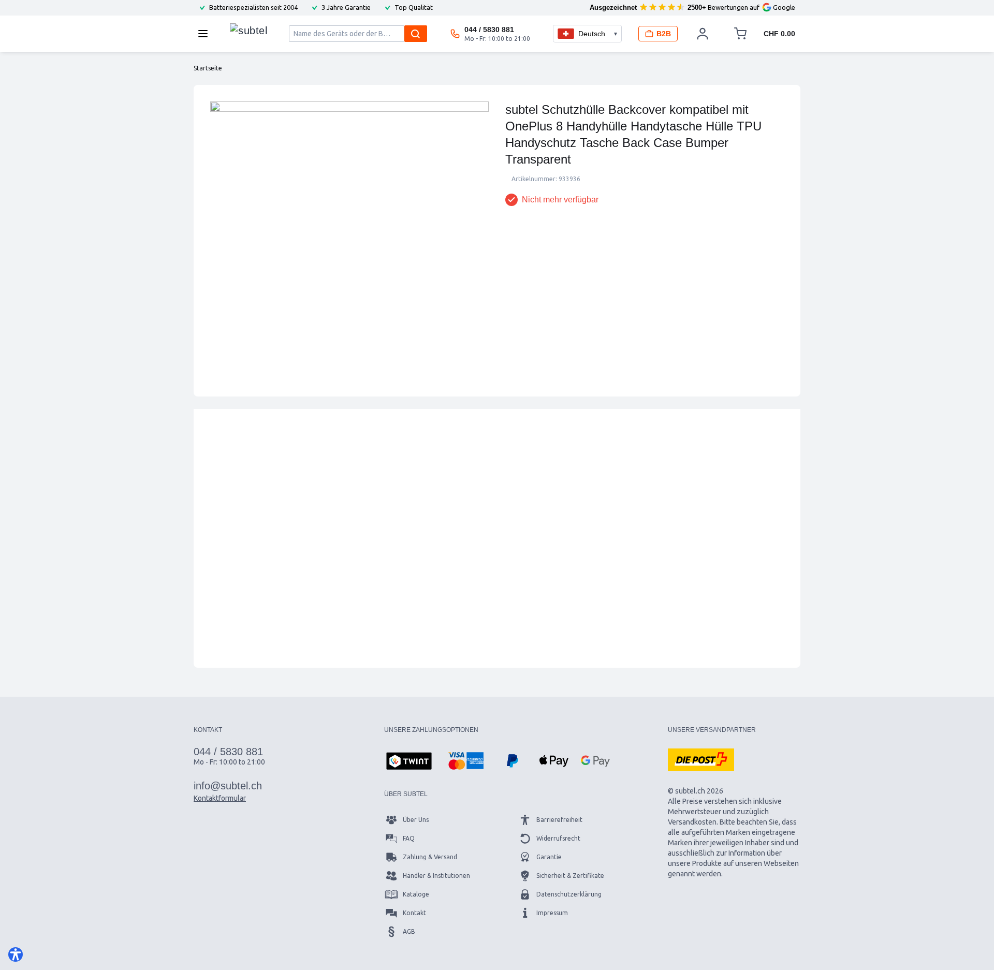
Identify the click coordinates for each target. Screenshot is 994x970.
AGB (409, 931)
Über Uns (416, 819)
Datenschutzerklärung (569, 894)
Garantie (549, 857)
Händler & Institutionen (436, 875)
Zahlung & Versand (430, 857)
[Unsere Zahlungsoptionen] (409, 762)
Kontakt (414, 912)
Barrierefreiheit (559, 819)
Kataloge (416, 894)
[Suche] (415, 33)
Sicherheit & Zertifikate (570, 875)
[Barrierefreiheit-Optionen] (15, 954)
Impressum (552, 912)
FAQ (409, 838)
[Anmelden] (702, 33)
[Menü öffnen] (206, 33)
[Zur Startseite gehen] (248, 31)
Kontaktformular (220, 798)
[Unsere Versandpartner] (701, 759)
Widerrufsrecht (558, 838)
